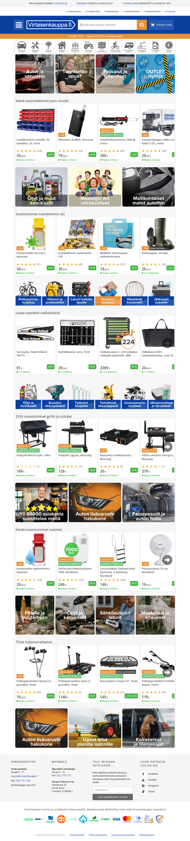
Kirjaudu (171, 11)
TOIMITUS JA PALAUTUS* (94, 3)
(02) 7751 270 (64, 775)
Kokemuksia (112, 11)
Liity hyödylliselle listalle (113, 797)
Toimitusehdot (132, 11)
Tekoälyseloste (146, 834)
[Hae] (142, 25)
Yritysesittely (93, 11)
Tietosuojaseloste (98, 834)
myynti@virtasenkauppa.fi (24, 776)
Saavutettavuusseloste (123, 834)
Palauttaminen (153, 11)
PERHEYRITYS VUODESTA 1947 (147, 3)
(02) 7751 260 (23, 780)
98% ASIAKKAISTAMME (48, 3)
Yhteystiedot (74, 11)
